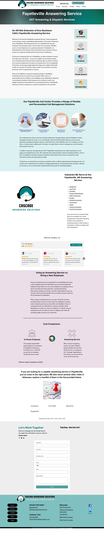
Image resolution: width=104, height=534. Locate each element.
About (12, 516)
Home (12, 505)
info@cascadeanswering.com (38, 509)
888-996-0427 (74, 427)
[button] (64, 6)
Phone (37, 462)
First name (38, 442)
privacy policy (23, 435)
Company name (40, 456)
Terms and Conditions (68, 527)
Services (12, 509)
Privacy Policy (62, 527)
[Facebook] (19, 438)
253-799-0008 (33, 517)
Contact (12, 512)
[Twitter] (21, 438)
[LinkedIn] (24, 438)
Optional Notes (39, 475)
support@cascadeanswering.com (39, 519)
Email (37, 469)
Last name (38, 449)
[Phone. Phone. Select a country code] (38, 465)
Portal (12, 520)
